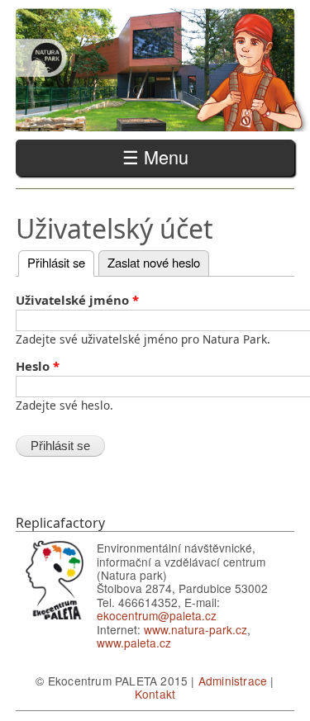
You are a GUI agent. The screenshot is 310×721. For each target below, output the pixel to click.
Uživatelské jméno (77, 300)
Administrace (232, 680)
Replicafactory (60, 523)
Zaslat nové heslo (153, 262)
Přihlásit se (60, 262)
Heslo (38, 366)
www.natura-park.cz (195, 629)
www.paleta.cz (134, 642)
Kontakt (155, 693)
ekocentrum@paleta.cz (157, 615)
